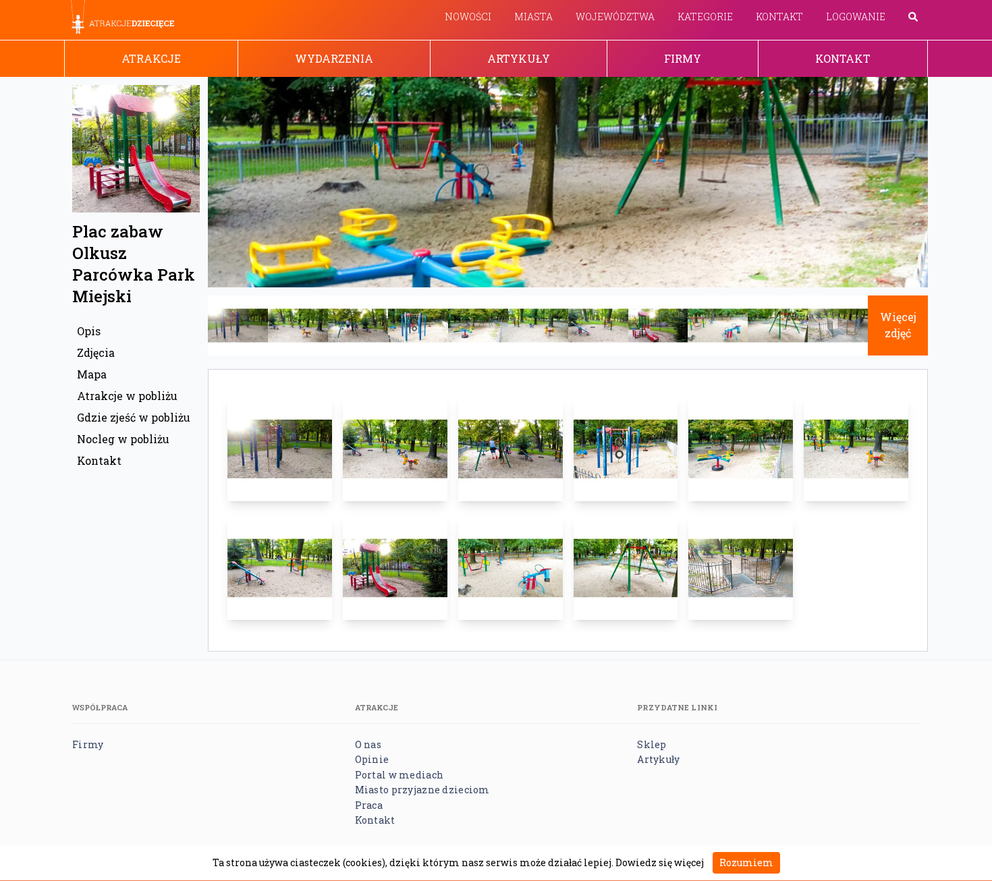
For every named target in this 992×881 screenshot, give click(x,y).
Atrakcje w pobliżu (127, 396)
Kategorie (705, 16)
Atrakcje (151, 58)
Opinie (372, 759)
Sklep (651, 744)
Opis (89, 331)
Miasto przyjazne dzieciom (422, 789)
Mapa (92, 374)
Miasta (533, 16)
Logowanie (855, 16)
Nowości (468, 16)
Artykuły (518, 58)
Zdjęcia (96, 352)
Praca (369, 805)
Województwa (615, 16)
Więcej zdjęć (898, 325)
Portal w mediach (399, 774)
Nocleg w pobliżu (123, 439)
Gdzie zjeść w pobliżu (133, 417)
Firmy (682, 58)
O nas (368, 744)
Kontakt (779, 16)
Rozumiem (746, 862)
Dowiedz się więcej (659, 862)
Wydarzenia (334, 58)
